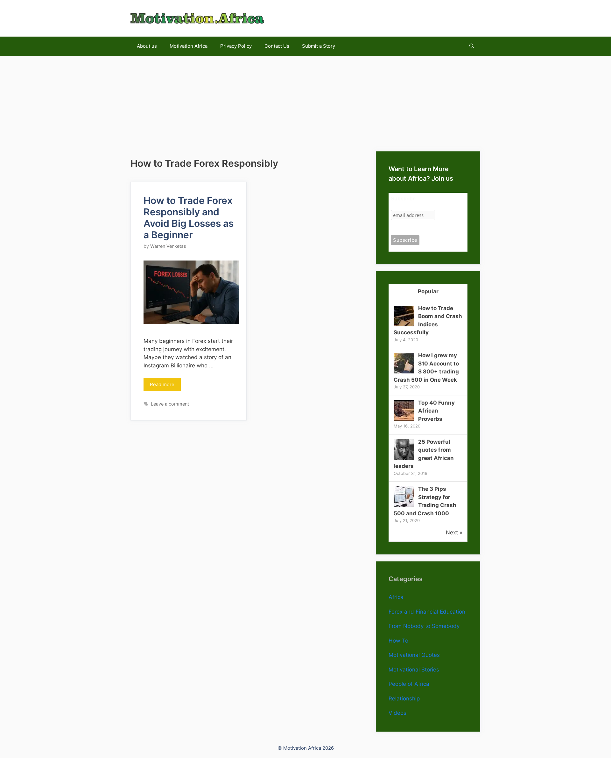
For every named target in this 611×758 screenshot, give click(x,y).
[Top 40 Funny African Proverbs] (404, 419)
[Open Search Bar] (472, 46)
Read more (162, 384)
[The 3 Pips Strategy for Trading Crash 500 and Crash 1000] (404, 505)
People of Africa (409, 684)
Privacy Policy (236, 46)
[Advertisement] (305, 100)
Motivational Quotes (414, 655)
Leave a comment (170, 404)
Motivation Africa (188, 46)
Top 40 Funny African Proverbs (436, 411)
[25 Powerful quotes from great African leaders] (404, 458)
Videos (397, 713)
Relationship (404, 698)
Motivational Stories (414, 669)
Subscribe (403, 198)
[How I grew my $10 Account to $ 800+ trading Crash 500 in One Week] (404, 371)
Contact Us (276, 46)
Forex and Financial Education (427, 611)
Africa (396, 597)
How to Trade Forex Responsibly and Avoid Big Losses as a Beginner (189, 217)
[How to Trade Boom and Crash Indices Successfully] (404, 324)
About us (147, 46)
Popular (428, 291)
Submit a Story (318, 46)
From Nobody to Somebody (424, 626)
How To (398, 640)
